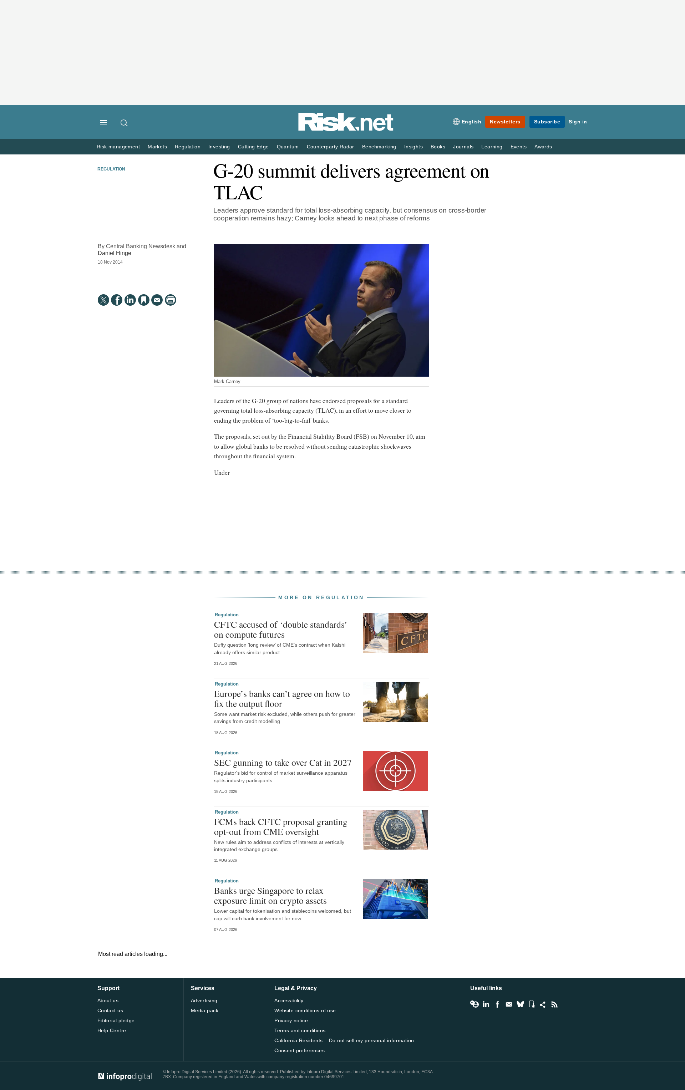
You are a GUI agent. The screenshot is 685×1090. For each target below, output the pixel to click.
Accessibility (288, 1000)
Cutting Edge (253, 146)
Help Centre (111, 1030)
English (472, 121)
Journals (463, 146)
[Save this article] (143, 300)
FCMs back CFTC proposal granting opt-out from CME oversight (280, 826)
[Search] (124, 122)
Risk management (118, 146)
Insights (413, 146)
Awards (543, 146)
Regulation (188, 146)
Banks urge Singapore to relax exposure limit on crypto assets (270, 895)
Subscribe (547, 121)
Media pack (204, 1010)
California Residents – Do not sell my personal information (344, 1040)
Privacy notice (291, 1020)
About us (107, 1000)
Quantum (288, 146)
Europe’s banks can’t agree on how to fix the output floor (282, 698)
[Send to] (157, 300)
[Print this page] (170, 300)
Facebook (497, 1004)
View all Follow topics (474, 1004)
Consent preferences (299, 1050)
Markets (157, 146)
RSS (554, 1004)
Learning (491, 146)
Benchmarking (379, 146)
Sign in (578, 121)
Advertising (204, 1000)
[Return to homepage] (346, 130)
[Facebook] (116, 300)
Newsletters (505, 121)
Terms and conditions (299, 1030)
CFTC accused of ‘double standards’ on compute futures (280, 629)
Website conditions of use (305, 1010)
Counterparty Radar (330, 146)
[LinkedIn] (130, 300)
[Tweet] (103, 300)
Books (438, 146)
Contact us (110, 1010)
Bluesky (520, 1004)
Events (519, 146)
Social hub (543, 1004)
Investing (219, 146)
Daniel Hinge (114, 253)
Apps (531, 1004)
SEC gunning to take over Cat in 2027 (283, 762)
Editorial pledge (116, 1020)
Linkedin (486, 1004)
